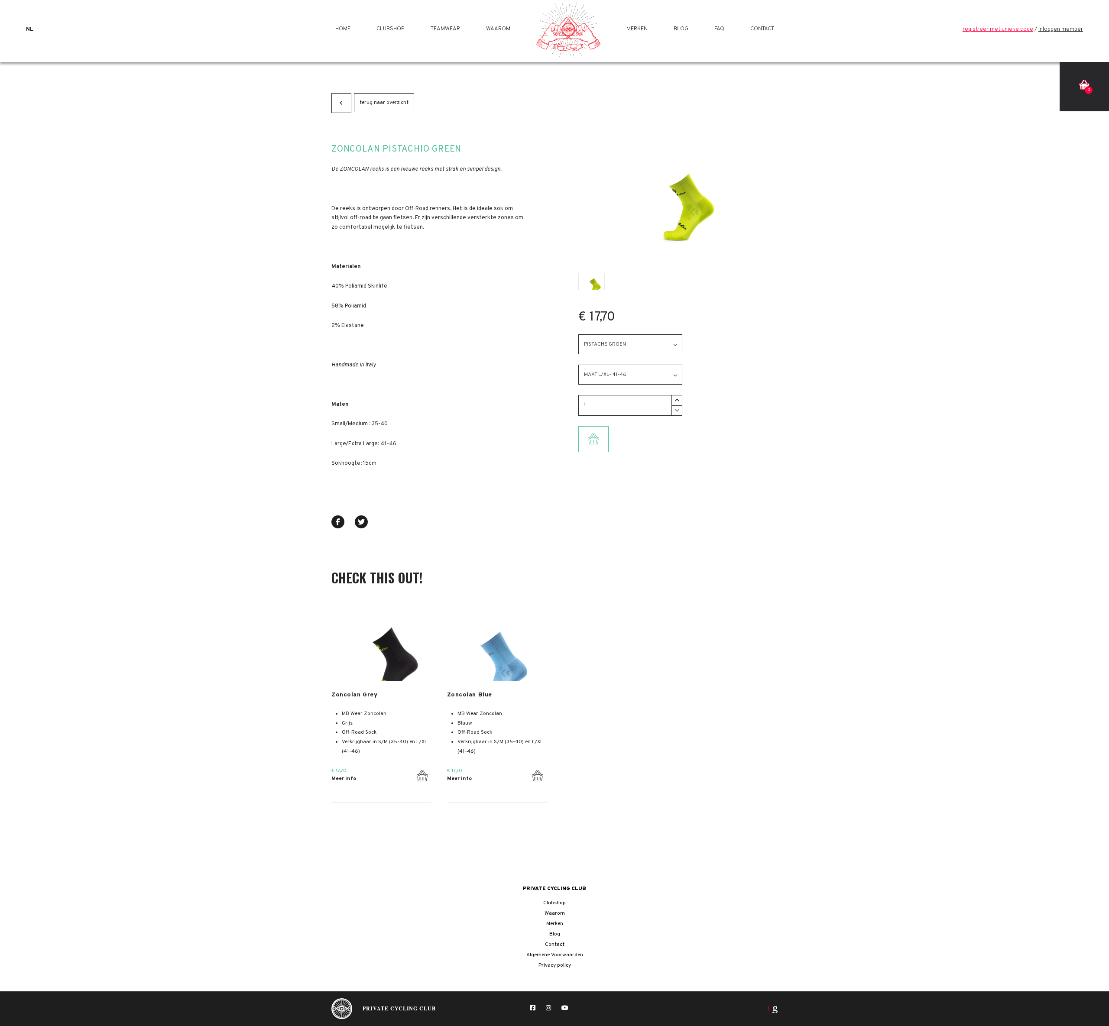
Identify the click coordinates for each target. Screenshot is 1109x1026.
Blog (681, 29)
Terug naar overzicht (384, 102)
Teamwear (445, 29)
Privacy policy (554, 965)
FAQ (719, 29)
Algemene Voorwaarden (554, 955)
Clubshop (390, 29)
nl (29, 29)
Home (342, 29)
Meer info (343, 778)
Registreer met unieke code (998, 29)
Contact (762, 29)
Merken (637, 29)
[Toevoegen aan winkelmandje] (422, 774)
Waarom (498, 29)
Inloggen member (1060, 29)
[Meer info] (381, 643)
